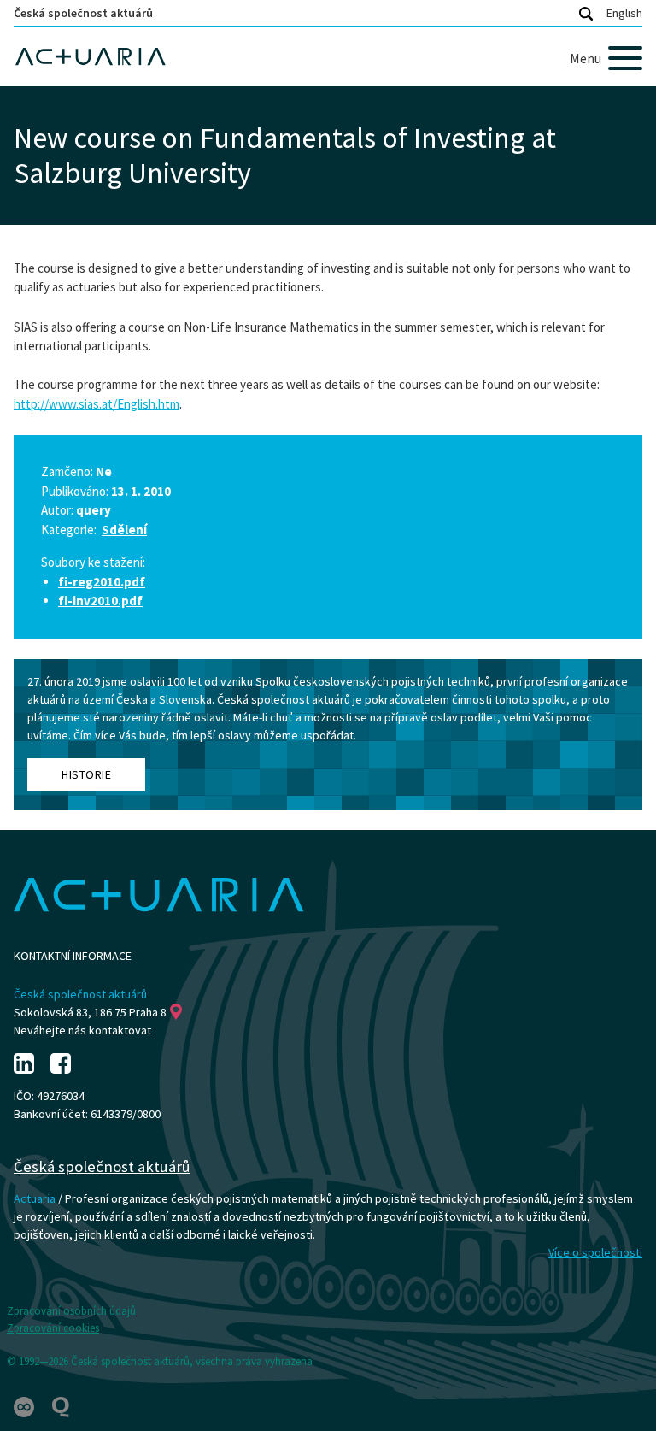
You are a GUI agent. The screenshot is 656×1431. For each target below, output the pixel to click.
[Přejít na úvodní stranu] (328, 57)
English (624, 13)
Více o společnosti (595, 1252)
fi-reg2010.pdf (101, 582)
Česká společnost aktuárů (83, 13)
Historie (86, 774)
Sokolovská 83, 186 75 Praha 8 (90, 1012)
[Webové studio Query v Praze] (61, 1406)
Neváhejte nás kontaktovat (82, 1030)
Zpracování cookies (53, 1328)
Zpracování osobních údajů (71, 1311)
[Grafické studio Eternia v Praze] (25, 1406)
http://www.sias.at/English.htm (96, 404)
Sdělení (124, 529)
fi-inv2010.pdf (100, 600)
